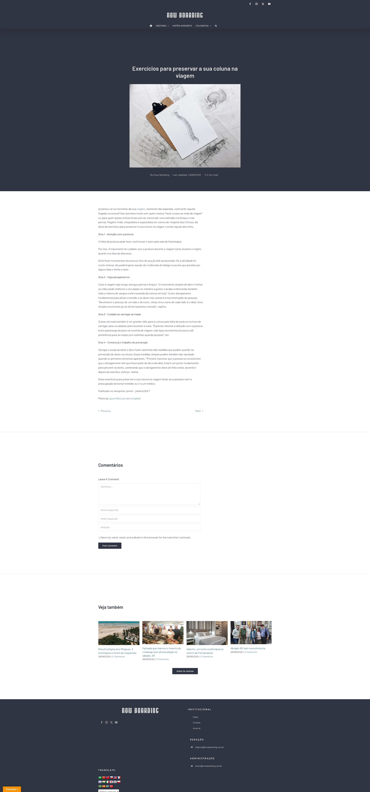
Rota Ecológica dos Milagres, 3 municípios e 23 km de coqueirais (115, 633)
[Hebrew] (100, 782)
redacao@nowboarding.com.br (209, 747)
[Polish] (119, 782)
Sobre (195, 717)
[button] (216, 26)
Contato (196, 722)
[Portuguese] (100, 786)
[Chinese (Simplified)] (104, 777)
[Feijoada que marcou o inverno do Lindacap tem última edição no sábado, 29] (163, 632)
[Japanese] (111, 782)
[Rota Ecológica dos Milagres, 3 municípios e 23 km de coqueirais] (118, 633)
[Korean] (115, 782)
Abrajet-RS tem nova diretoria (247, 632)
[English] (115, 777)
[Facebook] (101, 722)
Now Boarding (161, 174)
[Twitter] (111, 722)
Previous (106, 410)
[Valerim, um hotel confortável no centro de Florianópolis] (207, 633)
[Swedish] (107, 786)
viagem (141, 208)
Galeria (122, 633)
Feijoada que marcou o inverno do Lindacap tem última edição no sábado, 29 (159, 632)
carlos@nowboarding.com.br (208, 766)
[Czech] (111, 777)
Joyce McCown (117, 398)
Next (198, 410)
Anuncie (196, 728)
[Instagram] (106, 722)
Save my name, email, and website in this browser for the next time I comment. (146, 537)
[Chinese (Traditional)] (107, 777)
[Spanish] (104, 786)
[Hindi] (104, 782)
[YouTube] (116, 722)
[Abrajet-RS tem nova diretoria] (251, 632)
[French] (119, 777)
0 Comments (118, 656)
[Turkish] (111, 786)
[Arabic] (100, 777)
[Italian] (107, 782)
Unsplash (135, 398)
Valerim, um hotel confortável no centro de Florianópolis (203, 633)
